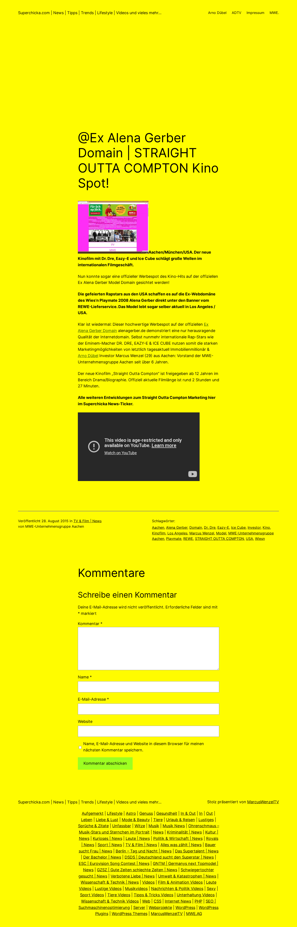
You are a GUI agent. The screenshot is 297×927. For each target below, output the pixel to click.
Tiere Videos (118, 895)
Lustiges (206, 819)
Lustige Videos (108, 888)
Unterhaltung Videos (196, 895)
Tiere (158, 819)
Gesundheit (166, 813)
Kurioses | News (107, 838)
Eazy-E (223, 527)
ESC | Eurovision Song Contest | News (114, 863)
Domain (195, 527)
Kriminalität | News (184, 832)
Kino (266, 527)
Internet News (178, 901)
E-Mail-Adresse (93, 699)
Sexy (211, 888)
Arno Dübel (88, 355)
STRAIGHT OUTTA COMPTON (219, 538)
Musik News (174, 826)
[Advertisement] (148, 84)
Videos (148, 882)
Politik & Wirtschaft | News (178, 838)
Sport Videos (92, 895)
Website (85, 721)
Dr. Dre (209, 527)
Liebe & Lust (107, 819)
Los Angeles (177, 533)
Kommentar (90, 623)
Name (85, 677)
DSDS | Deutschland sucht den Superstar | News (169, 857)
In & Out (188, 813)
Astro (131, 813)
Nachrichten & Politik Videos (177, 888)
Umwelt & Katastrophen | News (187, 876)
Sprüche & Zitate (93, 826)
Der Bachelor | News (102, 857)
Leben (86, 819)
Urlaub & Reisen (180, 819)
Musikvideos (136, 888)
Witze (140, 826)
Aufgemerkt (92, 813)
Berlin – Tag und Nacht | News (144, 851)
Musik (153, 826)
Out (209, 813)
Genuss (146, 813)
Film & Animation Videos (180, 882)
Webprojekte (160, 907)
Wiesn (260, 538)
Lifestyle (114, 813)
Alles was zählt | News (181, 844)
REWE (188, 538)
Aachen (158, 527)
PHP (198, 901)
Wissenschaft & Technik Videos (110, 901)
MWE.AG (194, 913)
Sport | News (110, 844)
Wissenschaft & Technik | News (110, 882)
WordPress (185, 907)
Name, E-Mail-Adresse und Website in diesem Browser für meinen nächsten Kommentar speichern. (143, 746)
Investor (254, 527)
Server (139, 907)
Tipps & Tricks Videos (153, 895)
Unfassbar (121, 826)
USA (249, 538)
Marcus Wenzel (201, 533)
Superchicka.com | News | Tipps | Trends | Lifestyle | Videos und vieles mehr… (90, 12)
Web (146, 901)
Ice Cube (238, 527)
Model (221, 533)
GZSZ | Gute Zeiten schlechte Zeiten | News (137, 870)
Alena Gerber (176, 527)
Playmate (173, 538)
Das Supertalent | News (197, 851)
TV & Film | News (87, 521)
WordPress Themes (129, 913)
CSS (157, 901)
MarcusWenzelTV (263, 802)
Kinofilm (158, 533)
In (201, 813)
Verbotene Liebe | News (133, 876)
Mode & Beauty (136, 819)
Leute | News (138, 838)
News (158, 832)
